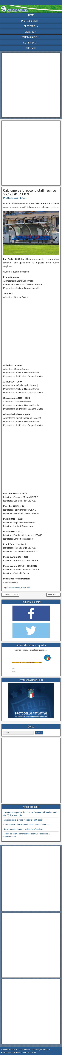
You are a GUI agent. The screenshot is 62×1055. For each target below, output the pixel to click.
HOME (31, 15)
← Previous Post (10, 595)
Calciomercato (14, 588)
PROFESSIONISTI (29, 20)
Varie (24, 198)
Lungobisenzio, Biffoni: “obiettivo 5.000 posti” (23, 820)
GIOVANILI (29, 31)
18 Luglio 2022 (12, 198)
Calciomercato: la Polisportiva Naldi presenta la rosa (26, 824)
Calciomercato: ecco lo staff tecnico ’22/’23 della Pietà (29, 192)
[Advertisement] (31, 85)
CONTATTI (31, 48)
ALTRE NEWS (29, 42)
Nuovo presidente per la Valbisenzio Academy (23, 829)
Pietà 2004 (26, 588)
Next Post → (53, 595)
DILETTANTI (30, 26)
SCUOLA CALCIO (29, 37)
